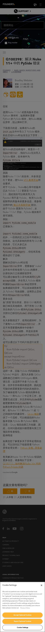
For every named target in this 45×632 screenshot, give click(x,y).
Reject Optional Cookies (22, 621)
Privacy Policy (25, 608)
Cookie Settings (22, 627)
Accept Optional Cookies (22, 615)
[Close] (41, 585)
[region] (22, 607)
